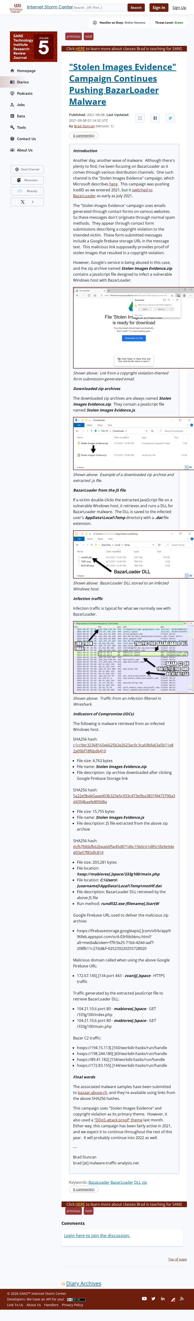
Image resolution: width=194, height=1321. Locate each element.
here (113, 184)
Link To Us (15, 1305)
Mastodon (31, 180)
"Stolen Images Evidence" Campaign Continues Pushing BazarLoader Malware (122, 84)
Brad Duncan (84, 126)
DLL (137, 1182)
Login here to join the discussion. (97, 1235)
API (48, 1299)
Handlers (51, 1305)
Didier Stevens (135, 23)
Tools (21, 127)
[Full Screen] (140, 118)
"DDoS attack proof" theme (118, 1120)
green (179, 23)
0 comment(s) (83, 135)
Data (21, 116)
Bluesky (32, 191)
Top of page (177, 1259)
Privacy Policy (72, 1305)
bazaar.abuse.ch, (93, 1092)
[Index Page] (15, 7)
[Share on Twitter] (170, 118)
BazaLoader (99, 1182)
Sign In (159, 7)
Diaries (23, 82)
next (88, 36)
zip (144, 1182)
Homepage (26, 70)
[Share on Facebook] (155, 118)
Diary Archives (83, 1283)
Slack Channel (30, 169)
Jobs (21, 104)
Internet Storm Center (50, 7)
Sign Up (179, 7)
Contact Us (26, 138)
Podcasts (25, 93)
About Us (25, 150)
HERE (80, 48)
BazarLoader (121, 1182)
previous (73, 36)
